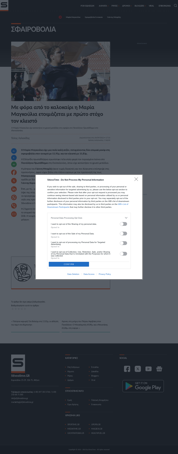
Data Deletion (73, 274)
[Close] (137, 180)
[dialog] (89, 227)
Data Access (89, 274)
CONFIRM (69, 264)
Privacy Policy (105, 274)
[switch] (123, 224)
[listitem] (89, 217)
